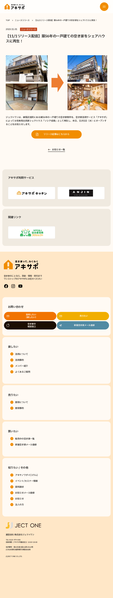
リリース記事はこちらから (56, 134)
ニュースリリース (22, 20)
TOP (8, 20)
